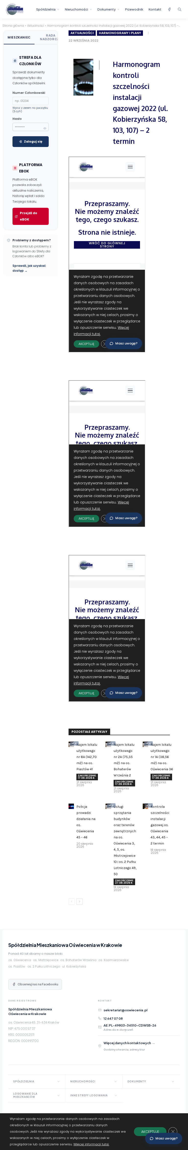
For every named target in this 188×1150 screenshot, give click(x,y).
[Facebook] (169, 9)
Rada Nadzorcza (51, 37)
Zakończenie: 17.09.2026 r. (87, 777)
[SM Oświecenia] (19, 9)
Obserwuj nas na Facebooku (38, 984)
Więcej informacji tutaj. (91, 1144)
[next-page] (79, 901)
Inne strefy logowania (89, 1095)
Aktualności (35, 26)
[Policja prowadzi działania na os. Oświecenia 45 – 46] (71, 806)
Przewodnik (134, 9)
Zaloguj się (33, 141)
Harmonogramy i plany (120, 33)
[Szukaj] (179, 9)
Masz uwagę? (166, 1138)
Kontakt (155, 9)
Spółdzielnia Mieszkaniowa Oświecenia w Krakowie (65, 945)
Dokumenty (106, 9)
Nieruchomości (76, 9)
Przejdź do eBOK (28, 216)
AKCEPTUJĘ (150, 1131)
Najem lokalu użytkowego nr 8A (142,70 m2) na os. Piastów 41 (86, 757)
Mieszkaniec (19, 37)
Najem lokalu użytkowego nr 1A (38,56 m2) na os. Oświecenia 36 (162, 757)
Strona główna (13, 26)
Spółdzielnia (46, 9)
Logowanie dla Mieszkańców (25, 1095)
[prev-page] (72, 901)
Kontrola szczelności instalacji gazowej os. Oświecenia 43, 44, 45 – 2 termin (160, 825)
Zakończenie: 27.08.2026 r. (124, 882)
